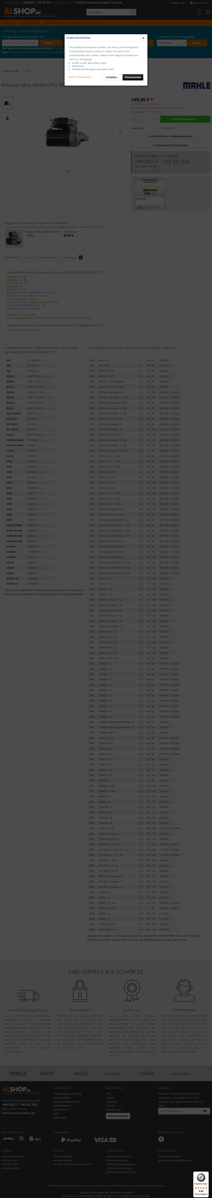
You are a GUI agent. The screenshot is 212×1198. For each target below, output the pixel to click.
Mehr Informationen (80, 77)
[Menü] (207, 1174)
